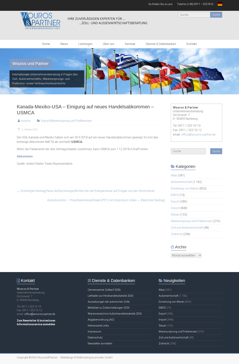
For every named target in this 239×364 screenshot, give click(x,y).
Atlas (174, 175)
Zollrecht (176, 234)
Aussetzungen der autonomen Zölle (109, 301)
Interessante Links (98, 325)
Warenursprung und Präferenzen (71, 121)
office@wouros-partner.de (198, 134)
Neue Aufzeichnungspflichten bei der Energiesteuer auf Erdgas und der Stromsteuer (86, 191)
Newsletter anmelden (100, 343)
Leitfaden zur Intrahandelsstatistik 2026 (111, 295)
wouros (26, 121)
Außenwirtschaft (181, 182)
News (64, 44)
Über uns (108, 44)
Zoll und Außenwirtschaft (187, 227)
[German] (218, 5)
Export (45, 121)
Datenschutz (95, 337)
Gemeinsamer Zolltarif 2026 (104, 289)
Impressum (94, 331)
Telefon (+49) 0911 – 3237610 (195, 4)
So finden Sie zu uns (160, 4)
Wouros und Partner (30, 63)
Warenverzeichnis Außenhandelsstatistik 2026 (115, 313)
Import (175, 208)
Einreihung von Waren (185, 188)
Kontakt (192, 44)
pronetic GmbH (103, 357)
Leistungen (85, 44)
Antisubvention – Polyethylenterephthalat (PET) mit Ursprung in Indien (106, 200)
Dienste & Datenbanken (161, 44)
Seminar (130, 44)
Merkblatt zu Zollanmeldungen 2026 (109, 307)
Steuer (175, 214)
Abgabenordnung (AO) (101, 319)
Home (46, 44)
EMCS (175, 195)
